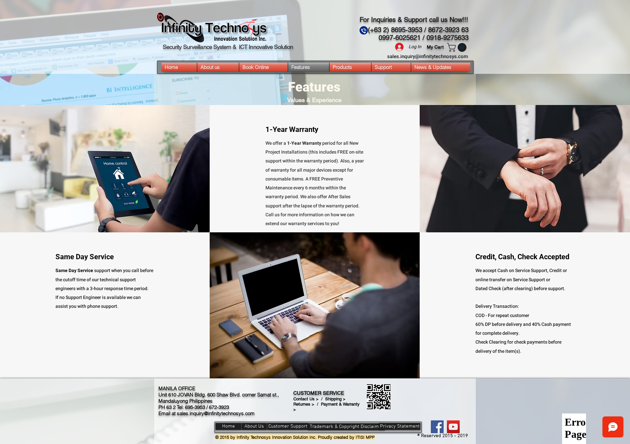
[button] (458, 47)
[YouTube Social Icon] (453, 426)
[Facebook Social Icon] (437, 426)
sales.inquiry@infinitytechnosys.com (427, 56)
